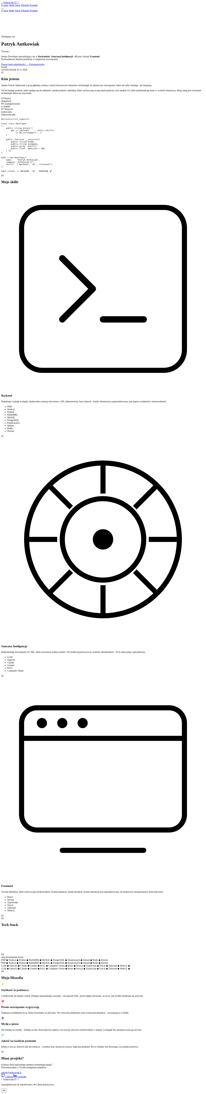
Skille (11, 5)
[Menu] (2, 8)
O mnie (4, 5)
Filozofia (25, 5)
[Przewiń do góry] (4, 1090)
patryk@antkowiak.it (11, 1072)
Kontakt (34, 5)
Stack (17, 5)
